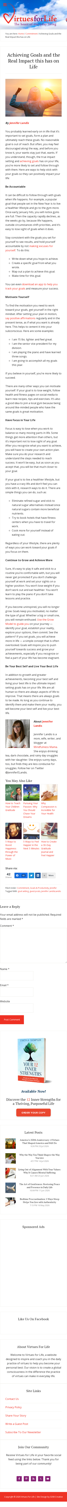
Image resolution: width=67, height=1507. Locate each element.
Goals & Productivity (39, 888)
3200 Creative (56, 1496)
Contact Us (12, 1399)
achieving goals (29, 161)
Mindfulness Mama (45, 747)
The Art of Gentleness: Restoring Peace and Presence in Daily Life (39, 1186)
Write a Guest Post (16, 1424)
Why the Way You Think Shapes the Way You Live (39, 1156)
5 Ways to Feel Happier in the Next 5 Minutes (31, 845)
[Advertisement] (33, 1266)
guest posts (35, 891)
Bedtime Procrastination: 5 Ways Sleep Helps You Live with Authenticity (39, 1200)
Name (4, 969)
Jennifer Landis (19, 123)
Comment (7, 926)
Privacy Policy (13, 1407)
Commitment (23, 888)
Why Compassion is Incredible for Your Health (49, 808)
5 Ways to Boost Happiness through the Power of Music (11, 850)
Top (64, 1504)
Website (5, 1001)
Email (4, 985)
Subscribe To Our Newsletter (23, 1432)
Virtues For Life (33, 14)
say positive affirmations (20, 318)
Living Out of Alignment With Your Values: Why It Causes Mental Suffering (39, 1171)
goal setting (23, 891)
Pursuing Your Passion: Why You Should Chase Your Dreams (30, 810)
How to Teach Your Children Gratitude (12, 807)
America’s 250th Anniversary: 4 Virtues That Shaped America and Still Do (39, 1141)
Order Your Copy (33, 1112)
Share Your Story (15, 1415)
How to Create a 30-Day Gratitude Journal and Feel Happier (49, 848)
